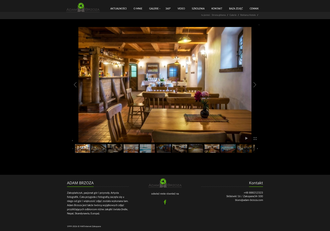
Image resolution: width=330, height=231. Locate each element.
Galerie (154, 9)
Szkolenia (198, 9)
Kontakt (216, 9)
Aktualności (118, 9)
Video (181, 9)
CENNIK (254, 9)
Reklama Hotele (248, 15)
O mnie (138, 9)
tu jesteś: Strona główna (213, 15)
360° (168, 9)
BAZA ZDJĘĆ (236, 9)
